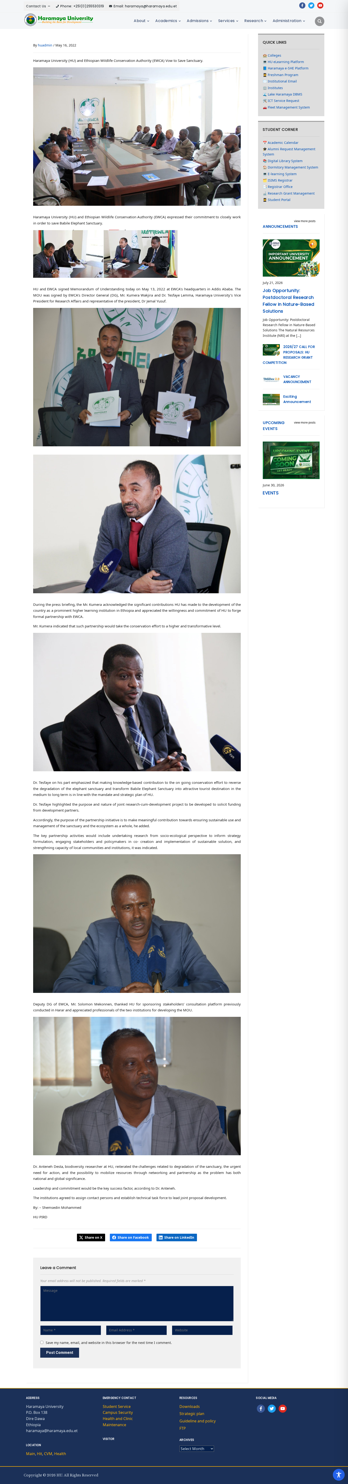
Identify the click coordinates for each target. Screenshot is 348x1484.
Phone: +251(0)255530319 (82, 6)
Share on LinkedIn (179, 1237)
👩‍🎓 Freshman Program (280, 75)
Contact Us (36, 6)
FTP (182, 1428)
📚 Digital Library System (283, 161)
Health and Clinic (118, 1418)
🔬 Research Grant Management (289, 193)
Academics (166, 20)
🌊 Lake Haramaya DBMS (282, 94)
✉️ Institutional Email (280, 81)
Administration (287, 20)
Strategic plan (191, 1413)
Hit (39, 1453)
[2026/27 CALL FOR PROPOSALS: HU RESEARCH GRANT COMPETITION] (271, 349)
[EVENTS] (291, 460)
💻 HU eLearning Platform (283, 61)
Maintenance (114, 1424)
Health (60, 1453)
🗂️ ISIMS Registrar (278, 180)
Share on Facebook (133, 1237)
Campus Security (118, 1412)
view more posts (305, 221)
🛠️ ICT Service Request (281, 100)
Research (253, 20)
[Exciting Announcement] (271, 399)
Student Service (117, 1406)
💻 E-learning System (280, 174)
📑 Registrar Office (278, 186)
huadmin (45, 45)
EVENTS (271, 493)
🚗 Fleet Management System (286, 107)
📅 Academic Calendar (281, 142)
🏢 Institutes (273, 88)
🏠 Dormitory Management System (290, 167)
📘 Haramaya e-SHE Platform (285, 68)
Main (30, 1453)
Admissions (198, 20)
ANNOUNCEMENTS (280, 226)
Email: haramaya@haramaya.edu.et (145, 6)
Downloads (189, 1406)
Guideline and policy (197, 1421)
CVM (48, 1453)
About (140, 20)
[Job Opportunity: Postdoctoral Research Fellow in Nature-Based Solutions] (291, 257)
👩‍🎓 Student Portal (276, 199)
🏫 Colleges (272, 55)
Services (226, 20)
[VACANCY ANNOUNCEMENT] (271, 379)
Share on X (93, 1237)
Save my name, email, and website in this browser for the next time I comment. (109, 1342)
